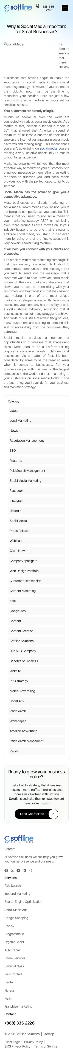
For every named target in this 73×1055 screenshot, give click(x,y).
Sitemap (48, 1034)
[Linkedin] (24, 870)
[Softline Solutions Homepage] (18, 8)
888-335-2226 (49, 8)
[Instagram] (30, 870)
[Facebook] (6, 870)
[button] (65, 8)
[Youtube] (18, 870)
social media (48, 148)
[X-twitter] (12, 870)
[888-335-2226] (37, 6)
